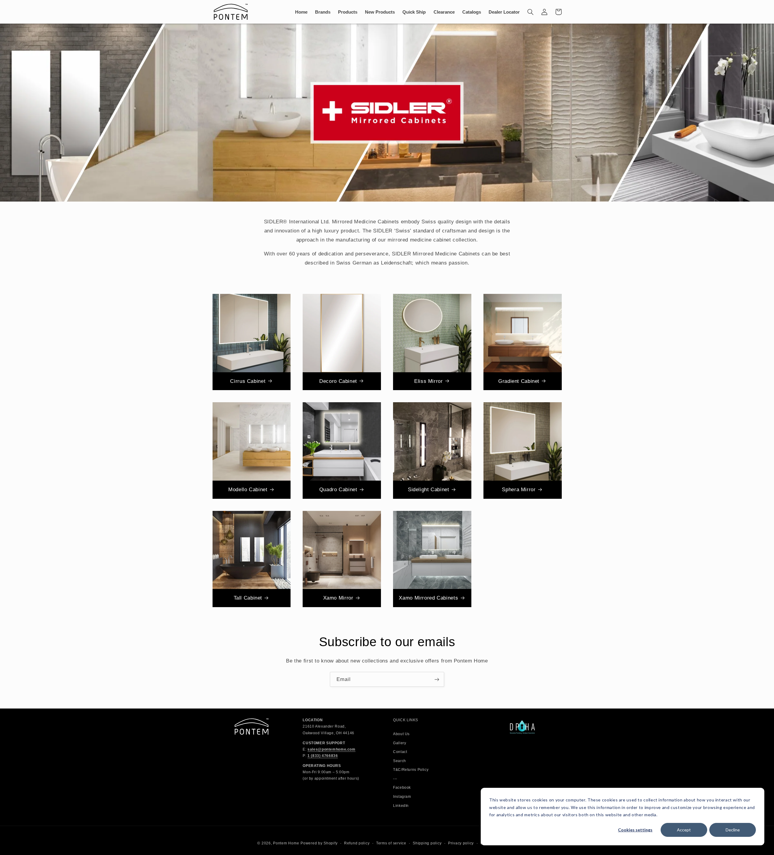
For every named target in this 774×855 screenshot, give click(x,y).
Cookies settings (635, 829)
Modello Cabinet (247, 489)
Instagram (402, 796)
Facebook (402, 787)
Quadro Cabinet (338, 489)
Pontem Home (286, 843)
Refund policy (357, 843)
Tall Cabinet (248, 598)
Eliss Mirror (428, 381)
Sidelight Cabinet (428, 489)
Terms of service (391, 843)
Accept (684, 829)
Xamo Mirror (338, 598)
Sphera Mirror (518, 489)
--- (395, 779)
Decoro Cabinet (338, 381)
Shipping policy (427, 843)
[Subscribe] (437, 679)
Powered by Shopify (319, 843)
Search (399, 761)
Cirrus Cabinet (247, 381)
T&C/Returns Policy (410, 770)
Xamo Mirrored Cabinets (428, 598)
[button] (531, 12)
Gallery (399, 743)
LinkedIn (401, 806)
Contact (400, 752)
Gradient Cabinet (518, 381)
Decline (733, 829)
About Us (401, 734)
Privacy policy (461, 843)
